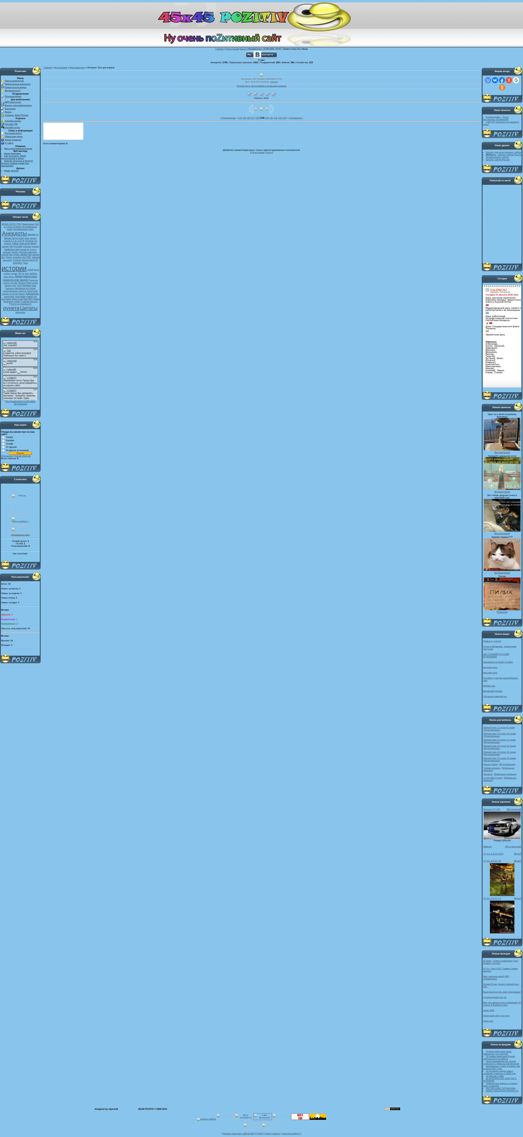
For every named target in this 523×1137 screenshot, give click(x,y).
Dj (37, 260)
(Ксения (23, 252)
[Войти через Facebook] (502, 80)
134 (284, 118)
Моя (6, 276)
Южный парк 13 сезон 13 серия (499, 752)
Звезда (25, 260)
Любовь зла (489, 686)
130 (267, 118)
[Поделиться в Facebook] (48, 127)
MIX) (30, 299)
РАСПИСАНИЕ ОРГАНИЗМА (500, 1088)
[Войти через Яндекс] (509, 80)
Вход (269, 152)
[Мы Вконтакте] (261, 54)
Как (11, 254)
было (36, 269)
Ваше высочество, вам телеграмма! (502, 992)
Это (3, 257)
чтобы (6, 273)
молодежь (9, 296)
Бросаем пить (490, 667)
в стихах (8, 227)
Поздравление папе (23, 229)
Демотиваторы (26, 276)
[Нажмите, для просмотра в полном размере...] (502, 838)
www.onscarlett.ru (291, 1133)
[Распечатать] (71, 135)
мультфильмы (10, 291)
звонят (5, 246)
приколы (9, 249)
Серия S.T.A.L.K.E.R (13, 241)
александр (24, 243)
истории (14, 268)
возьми (7, 252)
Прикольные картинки (17, 84)
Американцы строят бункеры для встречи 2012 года (501, 1067)
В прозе (17, 227)
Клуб (32, 260)
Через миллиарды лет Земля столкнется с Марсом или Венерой (501, 1062)
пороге (7, 243)
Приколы (502, 612)
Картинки (10, 108)
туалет (16, 301)
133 (280, 118)
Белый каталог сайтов (497, 157)
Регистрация (232, 49)
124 (240, 118)
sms (14, 285)
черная (35, 246)
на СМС (26, 257)
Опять (16, 254)
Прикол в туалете (492, 641)
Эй (19, 273)
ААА (17, 249)
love (27, 273)
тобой (30, 269)
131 (271, 118)
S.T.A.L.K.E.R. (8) (492, 861)
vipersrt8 (274, 82)
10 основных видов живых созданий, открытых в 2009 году (499, 1072)
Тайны (15, 243)
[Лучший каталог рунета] (300, 1119)
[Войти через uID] (488, 80)
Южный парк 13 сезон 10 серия (499, 733)
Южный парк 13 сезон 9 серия (499, 727)
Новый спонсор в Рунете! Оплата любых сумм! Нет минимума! (17, 163)
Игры (11, 276)
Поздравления (13, 96)
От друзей (11, 447)
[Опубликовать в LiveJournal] (56, 127)
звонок (35, 254)
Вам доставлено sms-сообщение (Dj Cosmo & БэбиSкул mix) (502, 1003)
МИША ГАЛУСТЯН (11, 224)
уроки (35, 283)
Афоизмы (20, 312)
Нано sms (488, 1021)
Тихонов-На (31, 241)
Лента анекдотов (14, 81)
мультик (13, 294)
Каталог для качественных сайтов (503, 152)
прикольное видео (15, 280)
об (28, 249)
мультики (8, 301)
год (35, 296)
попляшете (25, 304)
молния (27, 246)
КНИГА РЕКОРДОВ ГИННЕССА (502, 1091)
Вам (25, 299)
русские (17, 246)
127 (253, 118)
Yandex (9, 437)
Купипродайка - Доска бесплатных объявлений (495, 118)
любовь (33, 273)
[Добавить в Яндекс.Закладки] (63, 135)
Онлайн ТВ (11, 124)
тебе (26, 238)
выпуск (22, 291)
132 (275, 118)
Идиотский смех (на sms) (496, 1015)
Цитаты (29, 308)
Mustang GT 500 (491, 809)
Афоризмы (32, 293)
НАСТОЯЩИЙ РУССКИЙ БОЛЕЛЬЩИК (496, 655)
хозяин (13, 273)
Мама (36, 299)
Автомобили (513, 809)
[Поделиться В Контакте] (56, 135)
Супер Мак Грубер (492, 778)
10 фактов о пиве (495, 1076)
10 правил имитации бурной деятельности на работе (499, 1057)
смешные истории (25, 288)
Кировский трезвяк (492, 691)
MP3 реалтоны (13, 102)
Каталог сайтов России (498, 159)
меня (34, 243)
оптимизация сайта (20, 535)
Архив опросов (22, 456)
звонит (33, 238)
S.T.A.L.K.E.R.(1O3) (493, 854)
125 (244, 118)
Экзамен (487, 774)
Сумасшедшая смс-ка (494, 997)
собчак (5, 254)
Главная (219, 49)
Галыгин (9, 288)
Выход (243, 49)
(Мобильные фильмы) (505, 774)
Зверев (35, 257)
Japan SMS (488, 1010)
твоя (25, 263)
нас (15, 283)
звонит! (24, 254)
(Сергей (17, 260)
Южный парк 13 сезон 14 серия (499, 758)
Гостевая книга (13, 133)
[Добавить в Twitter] (48, 135)
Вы (30, 254)
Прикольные (27, 224)
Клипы (21, 294)
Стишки (25, 301)
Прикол (21, 283)
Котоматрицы (502, 452)
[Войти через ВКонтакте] (495, 80)
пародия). (33, 252)
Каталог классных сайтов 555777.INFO (243, 1133)
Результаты (7, 456)
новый (29, 296)
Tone (19, 285)
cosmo (6, 283)
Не (11, 246)
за (18, 304)
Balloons (487, 846)
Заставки (6, 299)
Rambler (10, 440)
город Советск (272, 1133)
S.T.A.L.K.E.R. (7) (492, 898)
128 (257, 118)
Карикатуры (29, 285)
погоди (5, 294)
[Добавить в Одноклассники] (71, 127)
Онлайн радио (13, 121)
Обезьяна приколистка (495, 696)
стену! (33, 249)
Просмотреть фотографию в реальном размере (261, 86)
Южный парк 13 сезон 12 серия (499, 746)
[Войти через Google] (516, 80)
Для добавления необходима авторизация (20, 402)
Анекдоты (14, 233)
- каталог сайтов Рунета (503, 154)
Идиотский (17, 299)
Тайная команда (491, 768)
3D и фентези (513, 846)
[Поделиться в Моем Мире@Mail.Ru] (63, 127)
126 (248, 118)
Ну (22, 273)
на (11, 283)
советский (32, 291)
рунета (11, 308)
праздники (20, 296)
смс (37, 224)
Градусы (33, 280)
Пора (28, 283)
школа (8, 285)
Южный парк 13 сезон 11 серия (499, 740)
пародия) (7, 260)
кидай (23, 249)
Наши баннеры (12, 153)
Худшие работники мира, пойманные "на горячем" (497, 1052)
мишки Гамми (490, 764)
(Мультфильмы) (491, 730)
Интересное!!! (13, 90)
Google (9, 443)
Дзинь (9, 257)
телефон (16, 257)
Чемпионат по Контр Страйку (498, 662)
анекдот (17, 263)
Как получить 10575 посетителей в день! (13, 157)
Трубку (14, 252)
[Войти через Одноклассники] (502, 87)
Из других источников (17, 450)
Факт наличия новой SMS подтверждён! (496, 977)
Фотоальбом (60, 67)
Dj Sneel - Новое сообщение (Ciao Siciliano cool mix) (500, 962)
